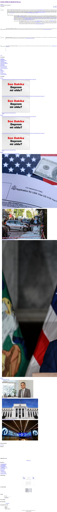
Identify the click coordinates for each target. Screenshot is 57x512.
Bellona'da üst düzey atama (5, 379)
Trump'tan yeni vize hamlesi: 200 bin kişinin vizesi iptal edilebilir (10, 153)
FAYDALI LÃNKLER (3, 67)
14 (29, 482)
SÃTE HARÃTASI (3, 73)
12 (27, 482)
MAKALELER (2, 65)
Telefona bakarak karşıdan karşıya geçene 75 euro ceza (9, 208)
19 (27, 483)
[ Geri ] (1, 55)
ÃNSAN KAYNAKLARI (3, 68)
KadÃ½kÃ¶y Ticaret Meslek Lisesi (20, 16)
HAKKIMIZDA (2, 59)
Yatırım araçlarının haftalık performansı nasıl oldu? (8, 419)
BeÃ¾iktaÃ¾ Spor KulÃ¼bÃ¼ (28, 18)
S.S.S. (1, 69)
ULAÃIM (1, 72)
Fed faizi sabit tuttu (4, 398)
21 (29, 483)
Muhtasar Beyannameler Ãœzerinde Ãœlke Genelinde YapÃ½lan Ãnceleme (3, 470)
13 (28, 482)
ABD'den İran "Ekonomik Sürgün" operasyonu (8, 239)
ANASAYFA (2, 5)
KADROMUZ (2, 61)
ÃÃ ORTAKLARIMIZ (3, 62)
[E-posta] (56, 6)
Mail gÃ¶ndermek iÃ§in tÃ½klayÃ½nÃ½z (29, 19)
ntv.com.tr (1, 152)
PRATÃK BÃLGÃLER (3, 66)
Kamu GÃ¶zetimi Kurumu (11, 12)
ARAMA (1, 70)
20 (28, 483)
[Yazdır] (54, 6)
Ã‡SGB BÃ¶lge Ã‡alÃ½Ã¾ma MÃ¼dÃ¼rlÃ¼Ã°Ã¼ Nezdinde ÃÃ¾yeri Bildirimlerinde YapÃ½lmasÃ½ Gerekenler (3, 466)
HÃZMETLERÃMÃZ (3, 60)
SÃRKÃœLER (2, 64)
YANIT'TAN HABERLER (4, 63)
